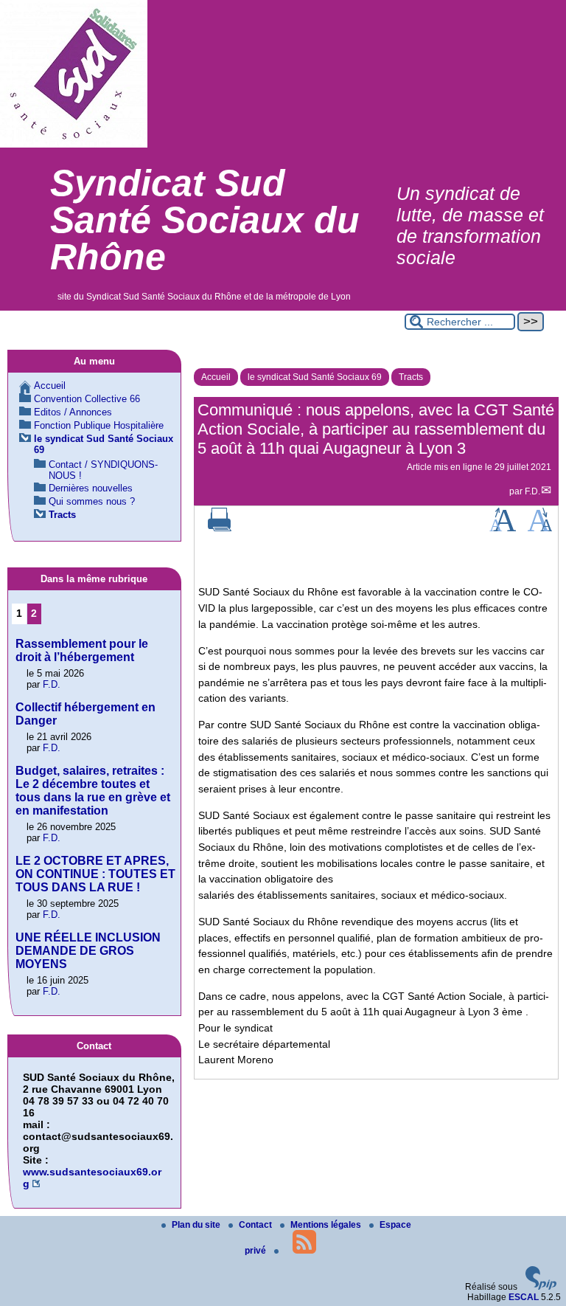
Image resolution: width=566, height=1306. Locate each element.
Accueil (216, 377)
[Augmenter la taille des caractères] (502, 528)
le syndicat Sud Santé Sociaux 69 (315, 377)
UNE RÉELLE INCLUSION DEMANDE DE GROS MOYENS (88, 950)
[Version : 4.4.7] (541, 1287)
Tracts (411, 377)
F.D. (532, 491)
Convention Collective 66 (87, 398)
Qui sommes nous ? (92, 501)
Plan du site (197, 1225)
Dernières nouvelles (91, 488)
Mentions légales (326, 1225)
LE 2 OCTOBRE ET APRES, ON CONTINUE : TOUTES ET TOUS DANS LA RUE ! (95, 874)
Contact (256, 1225)
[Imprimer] (219, 528)
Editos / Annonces (73, 412)
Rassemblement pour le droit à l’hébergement (81, 650)
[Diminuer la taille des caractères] (540, 528)
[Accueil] (73, 144)
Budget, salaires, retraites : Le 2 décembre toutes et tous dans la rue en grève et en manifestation (92, 790)
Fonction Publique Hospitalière (99, 425)
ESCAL (524, 1297)
